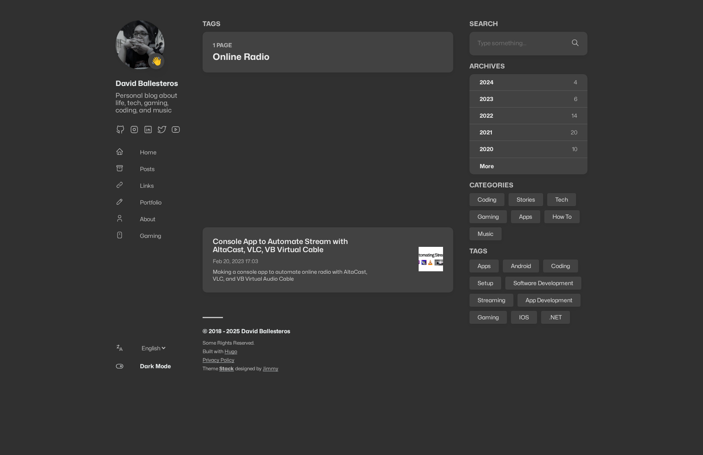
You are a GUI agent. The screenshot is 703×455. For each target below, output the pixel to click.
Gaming (488, 216)
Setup (485, 282)
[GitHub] (120, 132)
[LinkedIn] (148, 132)
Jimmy (270, 368)
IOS (524, 317)
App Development (549, 300)
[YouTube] (176, 132)
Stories (526, 199)
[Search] (575, 43)
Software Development (543, 282)
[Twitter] (162, 132)
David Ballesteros (147, 83)
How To (562, 216)
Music (485, 233)
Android (521, 265)
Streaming (491, 300)
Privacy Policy (218, 360)
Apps (525, 216)
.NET (555, 317)
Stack (226, 368)
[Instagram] (134, 132)
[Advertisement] (328, 150)
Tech (561, 199)
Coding (487, 199)
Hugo (231, 351)
